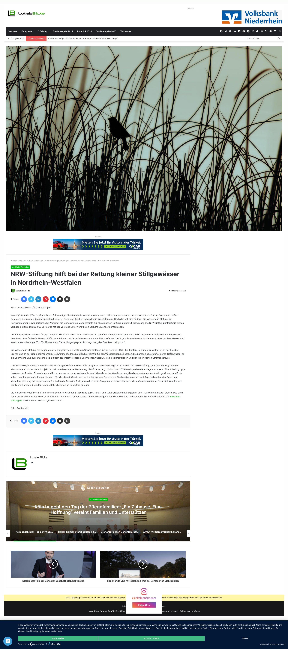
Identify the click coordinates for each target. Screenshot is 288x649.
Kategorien (26, 31)
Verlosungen (126, 31)
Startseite (12, 31)
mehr (245, 638)
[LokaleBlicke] (26, 13)
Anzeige (191, 8)
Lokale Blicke (21, 291)
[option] (98, 511)
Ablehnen (58, 638)
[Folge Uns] (144, 593)
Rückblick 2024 (84, 31)
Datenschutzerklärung (190, 611)
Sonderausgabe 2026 (106, 31)
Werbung (98, 237)
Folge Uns (144, 604)
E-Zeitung (42, 31)
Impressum (173, 611)
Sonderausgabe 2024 (63, 31)
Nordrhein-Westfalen (33, 260)
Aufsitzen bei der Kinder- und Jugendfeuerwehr (70, 38)
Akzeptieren (151, 638)
